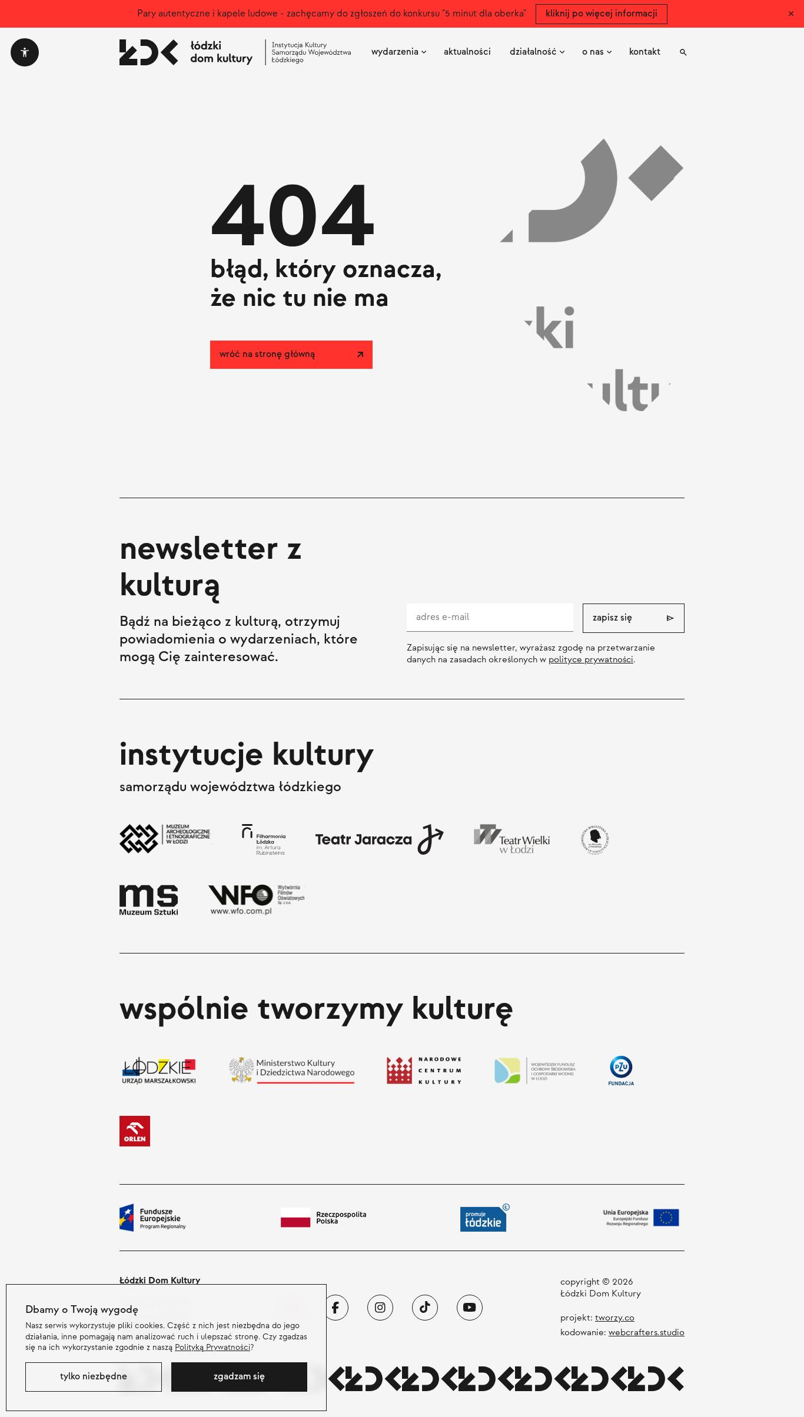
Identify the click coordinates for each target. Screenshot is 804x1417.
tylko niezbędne (93, 1376)
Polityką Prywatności (212, 1347)
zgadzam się (239, 1376)
